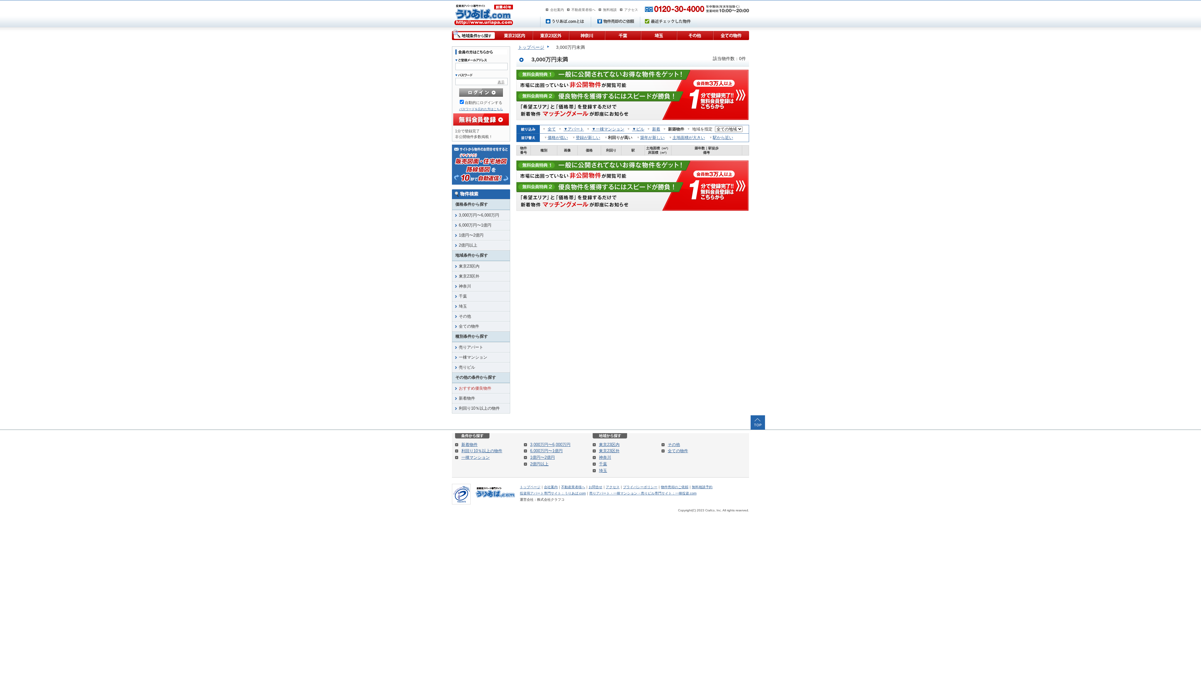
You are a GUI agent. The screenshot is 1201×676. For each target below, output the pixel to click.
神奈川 (587, 35)
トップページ (531, 47)
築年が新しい (652, 137)
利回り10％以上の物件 (479, 408)
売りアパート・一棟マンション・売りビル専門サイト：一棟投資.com (643, 493)
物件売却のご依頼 (674, 487)
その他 (695, 35)
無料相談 (610, 10)
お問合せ (595, 487)
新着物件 (467, 398)
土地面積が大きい (688, 137)
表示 (501, 82)
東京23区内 (514, 35)
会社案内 (557, 10)
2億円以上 (468, 245)
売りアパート (471, 347)
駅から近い (723, 137)
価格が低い (558, 137)
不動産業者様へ (583, 10)
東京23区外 (550, 35)
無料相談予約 (702, 487)
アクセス (631, 10)
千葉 (623, 35)
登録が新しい (588, 137)
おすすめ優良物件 (475, 388)
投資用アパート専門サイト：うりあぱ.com (553, 493)
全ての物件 (731, 35)
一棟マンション (473, 357)
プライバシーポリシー (640, 487)
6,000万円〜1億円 (475, 225)
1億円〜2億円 (471, 235)
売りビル (467, 367)
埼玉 (659, 35)
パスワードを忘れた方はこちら (481, 109)
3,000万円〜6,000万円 (479, 215)
